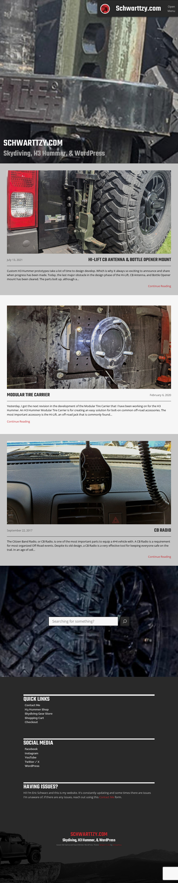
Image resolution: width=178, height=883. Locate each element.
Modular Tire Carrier (28, 395)
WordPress (32, 766)
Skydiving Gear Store (39, 713)
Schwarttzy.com (138, 8)
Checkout (31, 722)
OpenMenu (171, 9)
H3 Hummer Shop (37, 709)
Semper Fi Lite (104, 845)
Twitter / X (32, 761)
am (36, 753)
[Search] (124, 621)
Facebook (31, 749)
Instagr (29, 753)
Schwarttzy (117, 845)
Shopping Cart (34, 718)
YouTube (30, 757)
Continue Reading (159, 286)
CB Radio (162, 530)
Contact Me (32, 705)
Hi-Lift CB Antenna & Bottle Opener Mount (129, 259)
